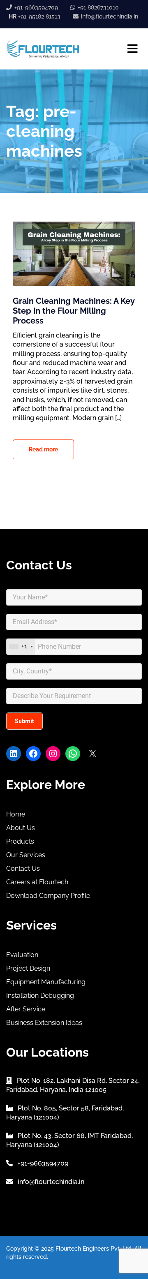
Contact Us (23, 868)
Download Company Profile (48, 896)
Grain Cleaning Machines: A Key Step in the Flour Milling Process (73, 311)
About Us (20, 828)
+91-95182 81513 (34, 16)
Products (20, 841)
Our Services (25, 855)
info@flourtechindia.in (109, 16)
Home (15, 814)
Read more (43, 449)
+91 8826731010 (98, 7)
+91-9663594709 (36, 7)
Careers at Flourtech (37, 882)
